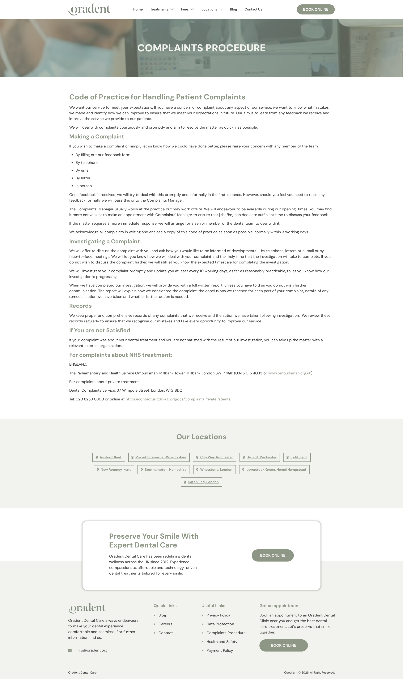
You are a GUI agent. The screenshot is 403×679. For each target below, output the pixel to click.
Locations (209, 9)
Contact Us (253, 9)
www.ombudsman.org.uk (289, 373)
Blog (233, 9)
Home (138, 9)
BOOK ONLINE (283, 645)
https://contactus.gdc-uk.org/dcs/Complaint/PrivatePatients (178, 399)
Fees (184, 9)
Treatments (159, 9)
